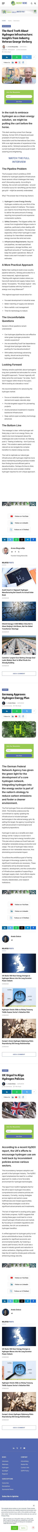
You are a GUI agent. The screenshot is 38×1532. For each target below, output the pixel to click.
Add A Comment (19, 673)
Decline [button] (23, 1528)
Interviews (16, 20)
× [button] (34, 1504)
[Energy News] (19, 3)
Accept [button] (14, 1528)
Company (24, 1457)
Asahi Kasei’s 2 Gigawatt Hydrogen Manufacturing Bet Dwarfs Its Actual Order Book (18, 592)
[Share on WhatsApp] (17, 57)
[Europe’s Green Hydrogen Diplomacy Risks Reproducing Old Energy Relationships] (19, 1028)
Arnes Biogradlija (13, 46)
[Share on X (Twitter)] (27, 57)
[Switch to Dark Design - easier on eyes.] (31, 3)
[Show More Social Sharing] (34, 57)
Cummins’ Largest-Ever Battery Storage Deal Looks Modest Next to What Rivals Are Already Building (18, 660)
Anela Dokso (12, 703)
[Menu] (3, 3)
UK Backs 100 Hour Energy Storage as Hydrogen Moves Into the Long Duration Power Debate (17, 978)
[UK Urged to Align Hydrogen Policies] (19, 1110)
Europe (5, 689)
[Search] (35, 3)
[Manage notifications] (33, 1527)
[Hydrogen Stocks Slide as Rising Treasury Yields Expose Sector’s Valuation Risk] (19, 997)
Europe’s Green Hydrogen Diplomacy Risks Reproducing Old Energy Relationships (17, 1042)
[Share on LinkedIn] (7, 57)
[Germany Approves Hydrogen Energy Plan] (19, 729)
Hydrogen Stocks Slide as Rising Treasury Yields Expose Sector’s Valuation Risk (17, 1010)
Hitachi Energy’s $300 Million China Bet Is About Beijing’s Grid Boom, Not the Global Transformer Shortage (17, 626)
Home (10, 20)
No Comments (22, 49)
